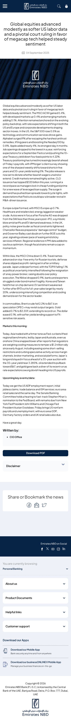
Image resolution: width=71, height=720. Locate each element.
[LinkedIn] (64, 549)
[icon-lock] (66, 6)
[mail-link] (29, 505)
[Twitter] (47, 549)
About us (11, 583)
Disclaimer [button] (13, 466)
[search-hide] (59, 6)
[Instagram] (58, 549)
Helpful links (14, 612)
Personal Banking (12, 568)
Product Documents (19, 598)
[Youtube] (53, 549)
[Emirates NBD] (35, 6)
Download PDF (35, 453)
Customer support (18, 626)
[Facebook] (42, 549)
